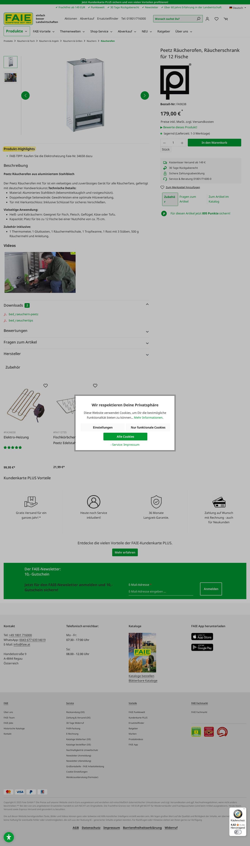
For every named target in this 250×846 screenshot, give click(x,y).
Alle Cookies (125, 437)
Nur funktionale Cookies (148, 427)
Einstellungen (103, 427)
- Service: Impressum (125, 445)
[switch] (238, 832)
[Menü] (244, 810)
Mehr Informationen (148, 417)
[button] (9, 837)
